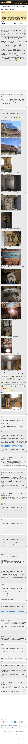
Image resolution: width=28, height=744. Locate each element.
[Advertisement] (14, 78)
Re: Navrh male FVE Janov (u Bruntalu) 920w (13, 30)
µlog (26, 3)
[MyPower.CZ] (6, 2)
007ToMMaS (3, 644)
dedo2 (2, 678)
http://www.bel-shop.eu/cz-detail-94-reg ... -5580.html (12, 446)
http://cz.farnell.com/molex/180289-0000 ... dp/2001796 (12, 611)
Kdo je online (4, 724)
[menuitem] (12, 7)
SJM (1, 416)
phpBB (10, 731)
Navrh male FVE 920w (8, 9)
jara (1, 109)
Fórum (16, 3)
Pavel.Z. (2, 453)
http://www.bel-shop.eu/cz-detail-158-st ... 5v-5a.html (12, 445)
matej (2, 90)
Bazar (21, 3)
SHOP (18, 3)
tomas (5, 503)
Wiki (24, 3)
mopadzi (2, 584)
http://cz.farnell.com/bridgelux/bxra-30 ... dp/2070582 (12, 528)
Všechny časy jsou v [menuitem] (21, 727)
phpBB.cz (16, 734)
